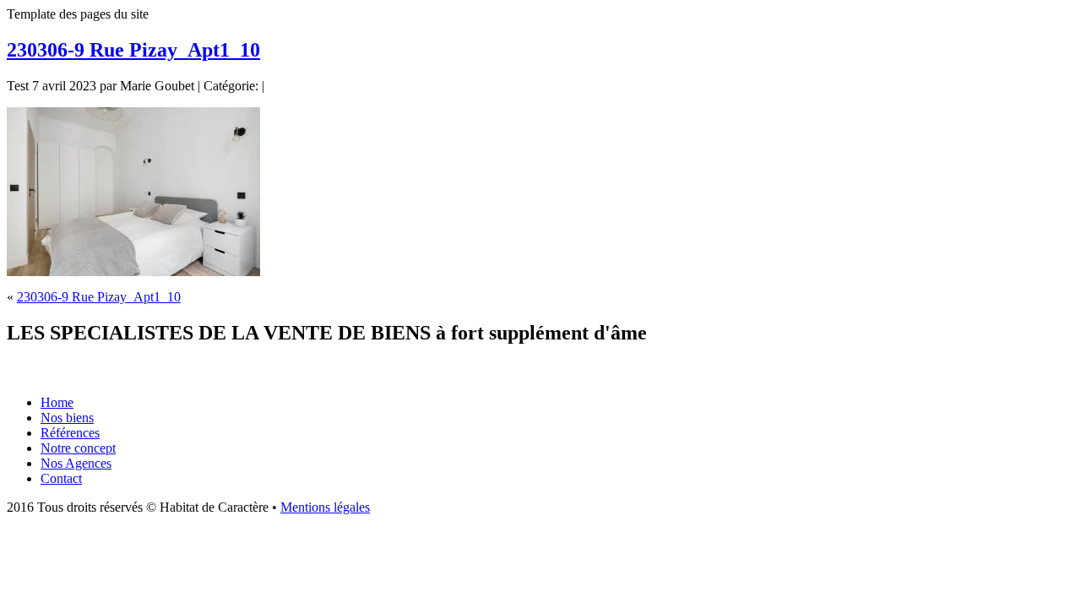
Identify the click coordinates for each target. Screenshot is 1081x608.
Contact (61, 478)
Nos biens (67, 417)
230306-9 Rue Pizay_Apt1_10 (133, 50)
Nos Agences (76, 463)
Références (70, 433)
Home (57, 402)
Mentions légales (325, 507)
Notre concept (78, 448)
